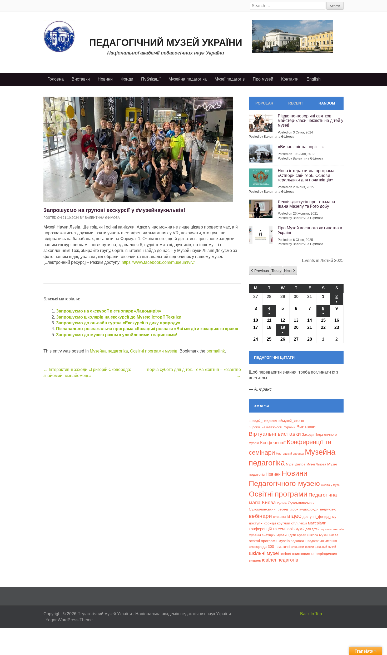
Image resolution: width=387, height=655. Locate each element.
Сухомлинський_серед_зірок (273, 509)
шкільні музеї (264, 553)
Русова (282, 503)
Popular (264, 103)
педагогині (298, 541)
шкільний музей (325, 546)
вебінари (260, 516)
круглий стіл (287, 523)
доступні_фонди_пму (319, 517)
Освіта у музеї (330, 485)
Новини (105, 79)
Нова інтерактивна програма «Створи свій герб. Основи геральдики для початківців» (306, 175)
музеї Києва (328, 535)
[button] (259, 270)
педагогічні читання (322, 541)
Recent (295, 103)
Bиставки (306, 426)
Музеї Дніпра (295, 464)
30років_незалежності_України (272, 427)
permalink (215, 351)
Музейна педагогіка (187, 79)
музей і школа (307, 535)
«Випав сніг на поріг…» (301, 147)
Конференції (273, 442)
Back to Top (311, 614)
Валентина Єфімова (102, 218)
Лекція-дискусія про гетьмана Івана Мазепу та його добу (306, 204)
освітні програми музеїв (269, 541)
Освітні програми (278, 494)
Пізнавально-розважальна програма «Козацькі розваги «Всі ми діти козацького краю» (147, 328)
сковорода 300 (261, 547)
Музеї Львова (316, 464)
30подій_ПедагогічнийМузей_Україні (276, 421)
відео (294, 516)
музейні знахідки (262, 535)
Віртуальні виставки (275, 434)
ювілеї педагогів (280, 560)
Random (327, 103)
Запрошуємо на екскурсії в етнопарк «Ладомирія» (108, 311)
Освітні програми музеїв (153, 351)
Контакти (290, 79)
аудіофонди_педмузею (317, 509)
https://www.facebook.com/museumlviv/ (158, 262)
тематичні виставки (289, 547)
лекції (303, 523)
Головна (55, 79)
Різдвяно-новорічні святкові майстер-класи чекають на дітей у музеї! (310, 120)
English (313, 79)
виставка (279, 517)
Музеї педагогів (230, 79)
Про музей (263, 79)
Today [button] (276, 271)
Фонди (127, 79)
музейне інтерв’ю (332, 529)
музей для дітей (308, 529)
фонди (309, 546)
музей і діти (286, 535)
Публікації (151, 79)
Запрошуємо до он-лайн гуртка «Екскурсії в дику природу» (118, 323)
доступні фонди (262, 523)
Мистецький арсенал (290, 453)
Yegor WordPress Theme (69, 620)
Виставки (81, 79)
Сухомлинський (301, 503)
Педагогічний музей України (165, 42)
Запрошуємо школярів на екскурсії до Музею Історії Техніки (118, 317)
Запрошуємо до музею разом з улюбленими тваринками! (116, 335)
